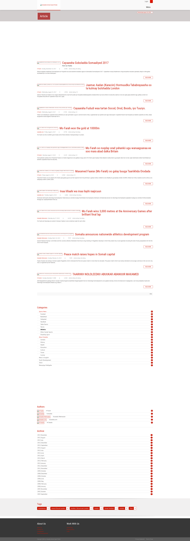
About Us (39, 527)
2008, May (94, 481)
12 (151, 360)
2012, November (94, 468)
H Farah (39, 68)
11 (151, 329)
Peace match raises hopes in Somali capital (49, 254)
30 (151, 314)
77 (151, 416)
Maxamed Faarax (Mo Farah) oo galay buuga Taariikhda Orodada (55, 171)
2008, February (94, 484)
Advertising (70, 527)
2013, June (94, 453)
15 (151, 357)
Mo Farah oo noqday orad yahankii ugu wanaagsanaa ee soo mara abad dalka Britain (60, 148)
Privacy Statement (140, 539)
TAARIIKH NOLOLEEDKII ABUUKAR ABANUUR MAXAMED (54, 274)
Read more (148, 77)
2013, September (94, 445)
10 (151, 332)
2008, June (94, 479)
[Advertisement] (95, 38)
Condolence (40, 531)
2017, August (94, 437)
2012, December (94, 466)
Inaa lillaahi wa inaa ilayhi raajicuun (47, 191)
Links (68, 531)
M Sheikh (39, 155)
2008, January (94, 486)
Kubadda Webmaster (42, 218)
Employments (70, 529)
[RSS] (38, 311)
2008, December (94, 473)
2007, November (94, 489)
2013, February (94, 461)
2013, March (94, 458)
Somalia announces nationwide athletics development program (55, 234)
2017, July (94, 440)
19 (151, 337)
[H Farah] (40, 411)
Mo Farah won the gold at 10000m (47, 128)
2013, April (94, 455)
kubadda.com (40, 132)
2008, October (94, 476)
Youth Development (42, 533)
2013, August (94, 448)
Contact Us (40, 529)
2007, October (94, 491)
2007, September (94, 494)
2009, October (94, 471)
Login (146, 1)
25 (151, 316)
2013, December (94, 443)
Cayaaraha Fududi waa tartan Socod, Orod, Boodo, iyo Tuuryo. (54, 108)
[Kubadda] (41, 414)
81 (151, 311)
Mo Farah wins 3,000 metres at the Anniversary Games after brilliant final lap (58, 211)
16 (151, 410)
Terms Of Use (149, 539)
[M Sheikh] (41, 423)
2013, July (94, 450)
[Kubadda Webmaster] (44, 417)
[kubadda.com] (42, 420)
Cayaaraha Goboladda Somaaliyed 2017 (49, 63)
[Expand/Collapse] (48, 311)
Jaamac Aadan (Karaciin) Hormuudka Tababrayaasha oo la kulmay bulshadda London (60, 85)
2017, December (94, 435)
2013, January (94, 463)
